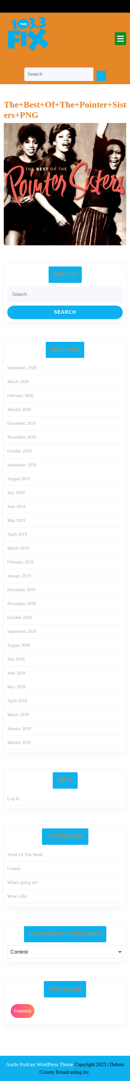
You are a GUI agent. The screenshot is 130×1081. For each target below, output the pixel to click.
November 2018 (21, 603)
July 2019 (16, 492)
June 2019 (16, 506)
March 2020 (18, 381)
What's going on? (22, 882)
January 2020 (19, 409)
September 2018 (21, 631)
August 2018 (18, 645)
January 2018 (19, 728)
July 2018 (16, 659)
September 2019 (21, 465)
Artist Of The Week (25, 854)
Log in (13, 798)
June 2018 (16, 673)
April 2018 (17, 700)
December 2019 (21, 423)
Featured (22, 1011)
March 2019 (18, 548)
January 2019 (19, 576)
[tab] (120, 38)
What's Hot (17, 896)
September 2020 (21, 367)
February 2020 (20, 395)
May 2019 (16, 520)
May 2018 (16, 687)
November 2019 (21, 437)
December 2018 (21, 589)
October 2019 (19, 451)
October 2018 (19, 617)
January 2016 (19, 742)
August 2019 (18, 478)
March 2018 (18, 714)
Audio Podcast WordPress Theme (39, 1064)
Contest (14, 868)
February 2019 (20, 562)
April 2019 (17, 534)
